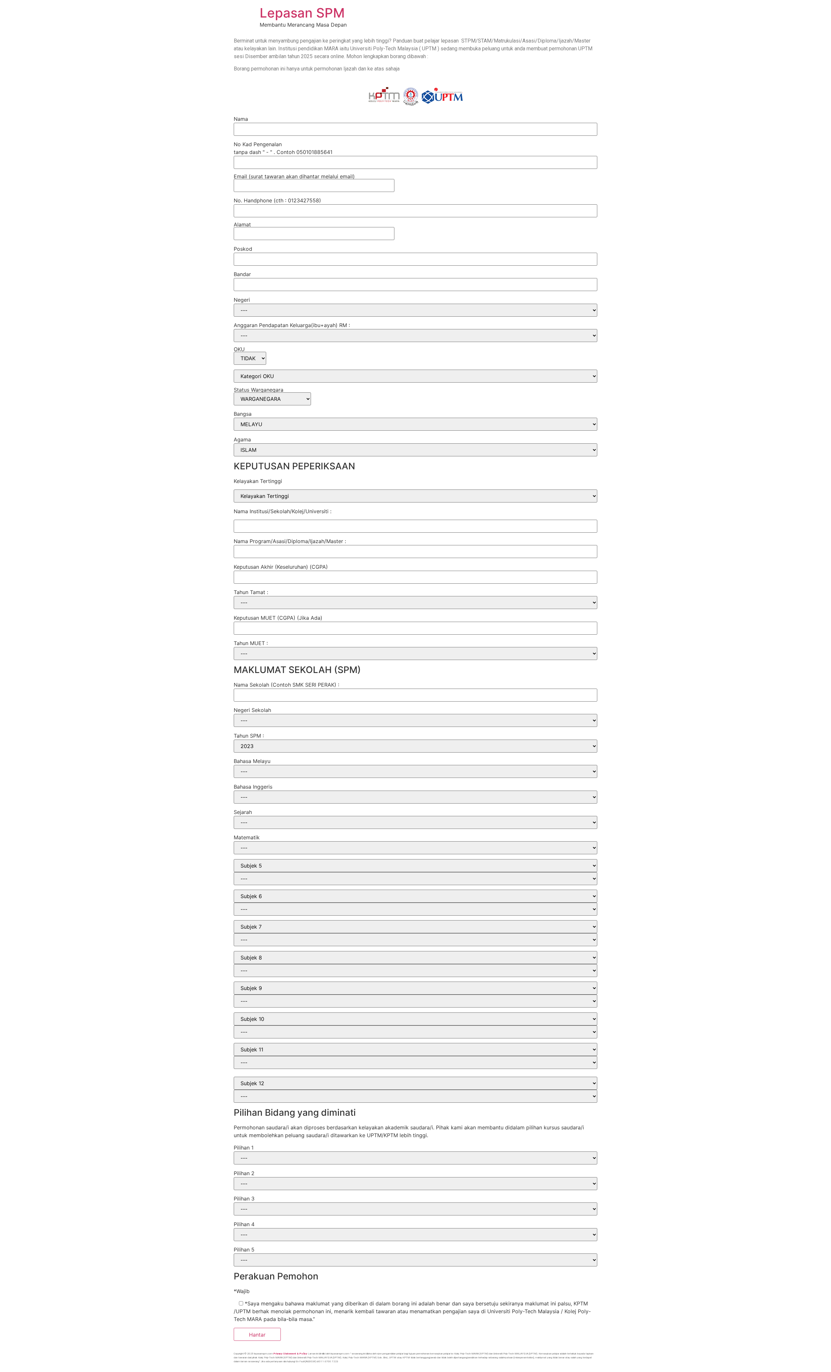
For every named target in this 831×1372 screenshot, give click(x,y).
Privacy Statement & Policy (290, 1353)
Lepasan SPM (302, 13)
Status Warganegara (258, 390)
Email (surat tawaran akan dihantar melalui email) (294, 177)
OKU (239, 349)
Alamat (242, 225)
